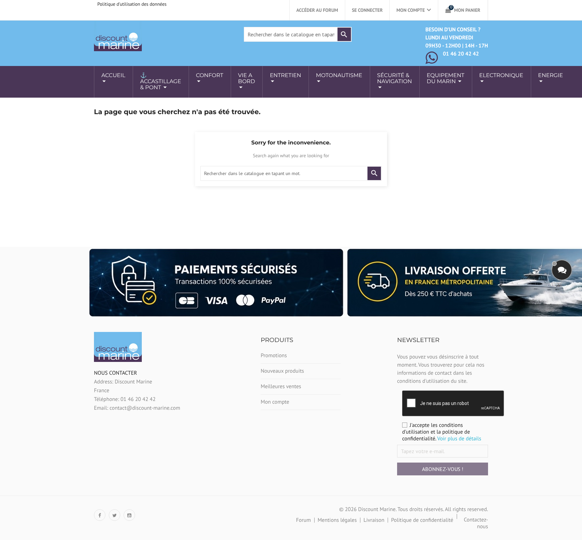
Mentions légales (337, 520)
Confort (209, 75)
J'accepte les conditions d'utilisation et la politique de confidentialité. (441, 432)
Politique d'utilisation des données (132, 4)
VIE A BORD (246, 78)
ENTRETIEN (285, 75)
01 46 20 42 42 (461, 53)
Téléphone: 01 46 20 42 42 (125, 399)
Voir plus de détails (459, 438)
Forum (303, 520)
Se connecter (367, 10)
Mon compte (275, 402)
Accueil (113, 75)
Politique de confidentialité (422, 520)
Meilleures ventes (281, 386)
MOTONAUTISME (339, 75)
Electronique (501, 75)
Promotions (274, 355)
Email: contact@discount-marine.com (137, 408)
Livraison (373, 520)
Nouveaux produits (282, 371)
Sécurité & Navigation (394, 78)
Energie (550, 75)
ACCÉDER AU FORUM (317, 10)
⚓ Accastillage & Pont (160, 81)
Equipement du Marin (445, 78)
